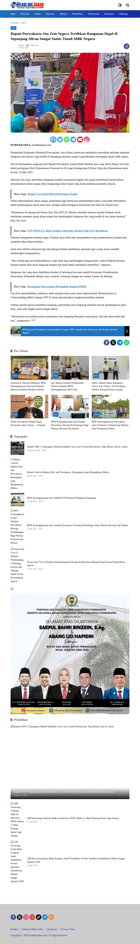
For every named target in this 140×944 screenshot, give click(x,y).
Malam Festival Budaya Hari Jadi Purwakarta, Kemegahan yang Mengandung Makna (68, 472)
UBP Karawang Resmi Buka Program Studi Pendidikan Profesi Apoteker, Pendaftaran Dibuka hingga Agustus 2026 (76, 860)
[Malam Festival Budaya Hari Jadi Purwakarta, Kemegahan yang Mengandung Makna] (17, 474)
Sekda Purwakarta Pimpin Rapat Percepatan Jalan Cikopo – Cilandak (28, 423)
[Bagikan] (126, 46)
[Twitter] (60, 140)
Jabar (13, 28)
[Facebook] (53, 140)
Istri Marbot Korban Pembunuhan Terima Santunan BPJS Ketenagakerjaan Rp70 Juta (67, 386)
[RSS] (51, 917)
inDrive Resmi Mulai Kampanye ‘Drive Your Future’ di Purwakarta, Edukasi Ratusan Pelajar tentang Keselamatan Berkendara (109, 386)
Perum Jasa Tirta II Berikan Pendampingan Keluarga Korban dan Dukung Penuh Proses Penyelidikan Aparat (76, 564)
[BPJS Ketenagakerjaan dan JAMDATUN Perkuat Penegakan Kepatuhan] (17, 499)
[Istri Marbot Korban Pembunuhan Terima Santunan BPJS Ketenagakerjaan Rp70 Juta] (70, 367)
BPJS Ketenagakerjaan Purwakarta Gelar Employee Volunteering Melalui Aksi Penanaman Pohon (110, 425)
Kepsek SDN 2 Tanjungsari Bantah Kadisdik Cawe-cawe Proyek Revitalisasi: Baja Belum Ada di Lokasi (77, 446)
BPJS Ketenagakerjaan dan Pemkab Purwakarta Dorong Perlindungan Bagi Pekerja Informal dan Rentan (70, 425)
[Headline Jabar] (27, 5)
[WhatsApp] (126, 342)
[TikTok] (38, 917)
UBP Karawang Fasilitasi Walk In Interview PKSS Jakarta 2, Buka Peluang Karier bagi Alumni (73, 818)
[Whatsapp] (67, 140)
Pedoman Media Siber (32, 929)
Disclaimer (52, 929)
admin (21, 45)
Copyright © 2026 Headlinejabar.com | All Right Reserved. (39, 935)
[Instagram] (87, 140)
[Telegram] (73, 140)
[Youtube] (80, 140)
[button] (120, 5)
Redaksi (14, 929)
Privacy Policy (68, 929)
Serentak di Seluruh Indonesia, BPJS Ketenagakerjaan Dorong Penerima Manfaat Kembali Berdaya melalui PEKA (28, 386)
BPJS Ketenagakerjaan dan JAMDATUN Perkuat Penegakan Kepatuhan (61, 498)
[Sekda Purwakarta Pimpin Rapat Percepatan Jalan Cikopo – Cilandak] (29, 406)
